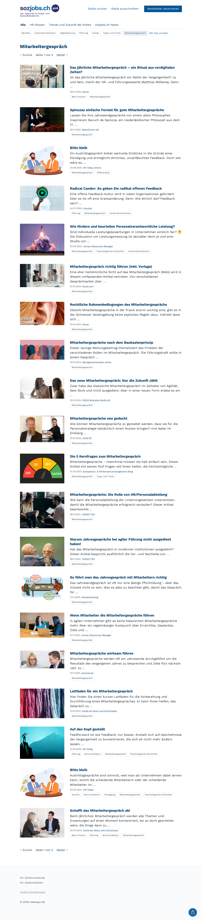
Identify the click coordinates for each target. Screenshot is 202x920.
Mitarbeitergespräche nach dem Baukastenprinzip (111, 343)
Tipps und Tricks (112, 33)
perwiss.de (87, 673)
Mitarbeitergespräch (135, 33)
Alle (23, 24)
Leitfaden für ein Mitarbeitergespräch (101, 691)
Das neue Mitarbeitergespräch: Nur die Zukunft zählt (114, 381)
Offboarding (103, 172)
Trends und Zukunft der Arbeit (70, 24)
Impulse (87, 208)
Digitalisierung (67, 33)
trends (95, 33)
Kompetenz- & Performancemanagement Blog (108, 471)
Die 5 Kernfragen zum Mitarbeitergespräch (105, 456)
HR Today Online (92, 167)
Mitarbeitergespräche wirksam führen (101, 653)
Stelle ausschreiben (125, 8)
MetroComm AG (90, 129)
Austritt (76, 794)
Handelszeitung (89, 597)
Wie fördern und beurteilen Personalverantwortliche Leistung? (122, 226)
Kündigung (109, 794)
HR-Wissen (37, 24)
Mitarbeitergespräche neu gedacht (98, 418)
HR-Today (88, 749)
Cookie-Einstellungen (32, 892)
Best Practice (78, 97)
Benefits (26, 33)
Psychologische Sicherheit (110, 251)
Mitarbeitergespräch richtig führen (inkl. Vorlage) (111, 267)
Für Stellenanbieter (31, 882)
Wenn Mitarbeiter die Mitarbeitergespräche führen (112, 615)
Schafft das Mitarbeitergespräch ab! (100, 811)
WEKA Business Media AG (96, 400)
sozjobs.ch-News (106, 24)
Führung (83, 33)
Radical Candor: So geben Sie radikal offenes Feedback (116, 188)
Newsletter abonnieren (163, 8)
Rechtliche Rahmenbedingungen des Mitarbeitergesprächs (118, 305)
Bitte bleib (78, 148)
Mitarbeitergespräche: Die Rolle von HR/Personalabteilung (118, 495)
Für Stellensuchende (32, 877)
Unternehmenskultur (45, 33)
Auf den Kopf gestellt (87, 729)
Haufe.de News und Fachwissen (99, 711)
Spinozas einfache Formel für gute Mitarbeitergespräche (117, 110)
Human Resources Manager (98, 246)
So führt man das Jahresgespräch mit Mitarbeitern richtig (118, 577)
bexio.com (88, 286)
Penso (85, 91)
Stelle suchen (97, 8)
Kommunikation (92, 754)
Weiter (60, 55)
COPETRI (87, 438)
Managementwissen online (96, 362)
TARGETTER (88, 514)
